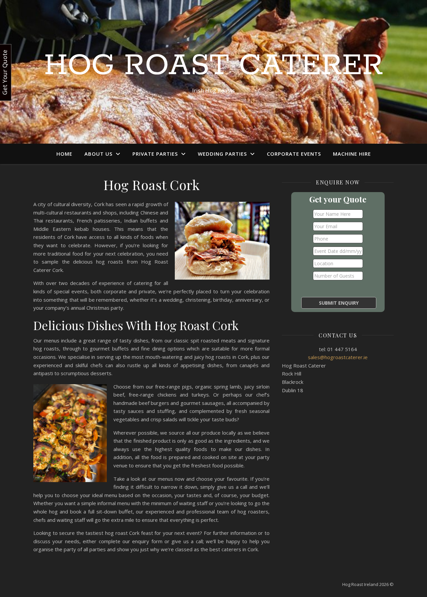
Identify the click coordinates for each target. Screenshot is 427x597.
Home (64, 153)
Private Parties (155, 153)
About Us (98, 153)
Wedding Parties (222, 153)
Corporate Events (294, 153)
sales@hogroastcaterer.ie (338, 357)
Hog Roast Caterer (213, 66)
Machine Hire (352, 153)
